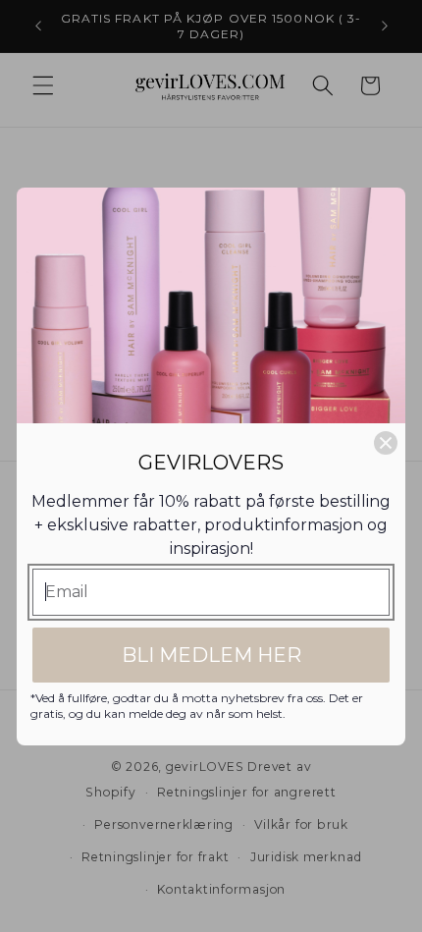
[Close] (385, 443)
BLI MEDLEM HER (211, 655)
